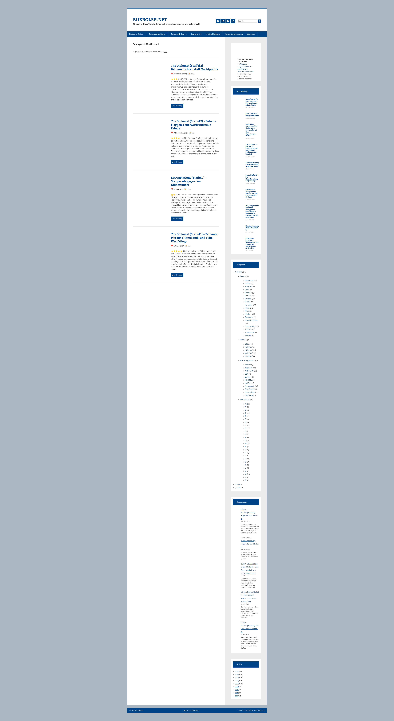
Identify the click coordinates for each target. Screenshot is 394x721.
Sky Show (249, 395)
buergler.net (150, 19)
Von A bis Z (244, 400)
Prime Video (250, 392)
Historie (248, 299)
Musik (247, 311)
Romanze (249, 317)
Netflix (247, 383)
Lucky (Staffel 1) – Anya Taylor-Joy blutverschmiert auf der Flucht (252, 102)
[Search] (259, 21)
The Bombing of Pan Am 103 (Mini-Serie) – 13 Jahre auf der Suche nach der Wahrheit (252, 149)
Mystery (248, 314)
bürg (243, 509)
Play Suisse (249, 389)
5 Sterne (248, 356)
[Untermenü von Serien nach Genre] (186, 34)
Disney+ (248, 377)
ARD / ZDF (249, 371)
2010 (237, 693)
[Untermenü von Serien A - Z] (201, 34)
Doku (247, 290)
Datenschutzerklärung (190, 710)
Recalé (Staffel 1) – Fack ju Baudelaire (252, 115)
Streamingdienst (247, 360)
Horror (247, 302)
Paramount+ (250, 386)
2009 (237, 696)
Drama (247, 293)
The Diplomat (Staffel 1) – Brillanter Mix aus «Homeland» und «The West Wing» (195, 238)
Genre (242, 276)
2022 (237, 684)
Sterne (242, 340)
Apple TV (248, 368)
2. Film (237, 484)
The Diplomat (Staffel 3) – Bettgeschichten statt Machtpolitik (194, 67)
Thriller (248, 329)
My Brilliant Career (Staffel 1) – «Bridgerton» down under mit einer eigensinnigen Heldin (252, 130)
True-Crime (249, 332)
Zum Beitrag (177, 106)
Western (248, 335)
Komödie (248, 305)
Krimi (247, 308)
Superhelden (250, 326)
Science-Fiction (251, 320)
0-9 (246, 404)
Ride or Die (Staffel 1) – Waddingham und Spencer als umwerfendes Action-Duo (252, 243)
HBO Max (249, 380)
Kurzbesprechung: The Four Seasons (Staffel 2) (250, 629)
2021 (237, 687)
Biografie (248, 286)
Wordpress (249, 710)
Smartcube (261, 710)
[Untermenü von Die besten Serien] (144, 34)
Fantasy (248, 296)
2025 (237, 674)
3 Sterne (248, 350)
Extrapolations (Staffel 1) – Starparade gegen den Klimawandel (189, 181)
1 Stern (247, 344)
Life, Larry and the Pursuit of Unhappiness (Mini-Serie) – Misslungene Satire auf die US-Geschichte (252, 211)
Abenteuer (249, 280)
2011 (237, 690)
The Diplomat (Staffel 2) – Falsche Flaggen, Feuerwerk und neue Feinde (193, 125)
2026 (237, 671)
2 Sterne (248, 347)
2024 (237, 677)
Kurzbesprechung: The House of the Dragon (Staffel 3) (252, 164)
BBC (247, 374)
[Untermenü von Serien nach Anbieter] (166, 34)
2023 (237, 681)
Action (247, 284)
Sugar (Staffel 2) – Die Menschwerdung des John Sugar (252, 178)
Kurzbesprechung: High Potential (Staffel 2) (249, 515)
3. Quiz (237, 488)
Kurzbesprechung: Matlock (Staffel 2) (252, 228)
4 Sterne (248, 353)
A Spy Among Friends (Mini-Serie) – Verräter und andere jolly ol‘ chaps (252, 193)
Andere (248, 365)
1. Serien (238, 272)
